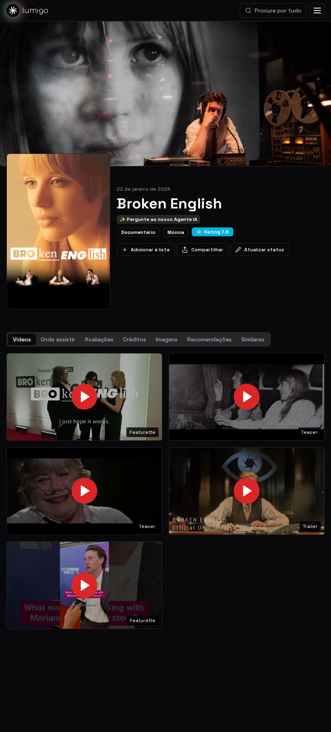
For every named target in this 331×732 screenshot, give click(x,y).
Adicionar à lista (150, 249)
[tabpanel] (165, 491)
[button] (84, 397)
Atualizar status (264, 249)
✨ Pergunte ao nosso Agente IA (158, 219)
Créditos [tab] (134, 339)
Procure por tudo (278, 10)
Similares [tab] (252, 339)
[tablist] (138, 339)
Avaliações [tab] (99, 339)
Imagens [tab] (167, 339)
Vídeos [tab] (22, 339)
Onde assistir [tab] (58, 339)
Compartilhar (207, 249)
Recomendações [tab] (209, 339)
